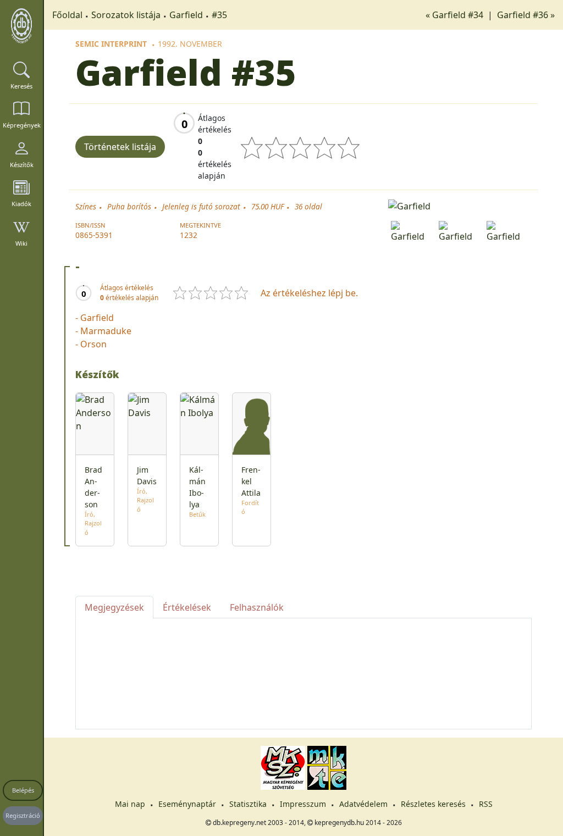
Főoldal (67, 15)
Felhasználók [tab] (257, 607)
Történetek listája (120, 147)
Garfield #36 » (526, 15)
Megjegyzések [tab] (114, 607)
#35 (219, 15)
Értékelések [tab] (187, 607)
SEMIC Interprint (111, 43)
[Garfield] (460, 205)
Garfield (186, 15)
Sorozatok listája (126, 15)
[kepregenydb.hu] (21, 25)
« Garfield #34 (455, 15)
